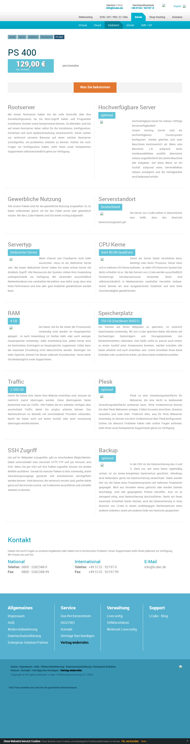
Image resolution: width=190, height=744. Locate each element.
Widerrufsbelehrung (22, 629)
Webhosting (86, 17)
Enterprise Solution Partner (28, 642)
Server (138, 17)
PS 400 (59, 36)
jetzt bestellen (71, 65)
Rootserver (46, 36)
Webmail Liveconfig (122, 629)
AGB (11, 622)
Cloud (97, 25)
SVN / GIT (146, 25)
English (177, 6)
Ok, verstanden (130, 741)
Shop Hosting (157, 17)
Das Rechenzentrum (76, 616)
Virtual (83, 25)
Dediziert (113, 25)
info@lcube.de (114, 8)
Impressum (16, 616)
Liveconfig (115, 616)
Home (12, 36)
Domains (177, 17)
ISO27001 (68, 622)
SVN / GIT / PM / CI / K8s (114, 17)
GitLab (130, 25)
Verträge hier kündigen (77, 635)
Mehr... (144, 741)
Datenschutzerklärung (24, 635)
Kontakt (66, 629)
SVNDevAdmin (118, 622)
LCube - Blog (158, 616)
